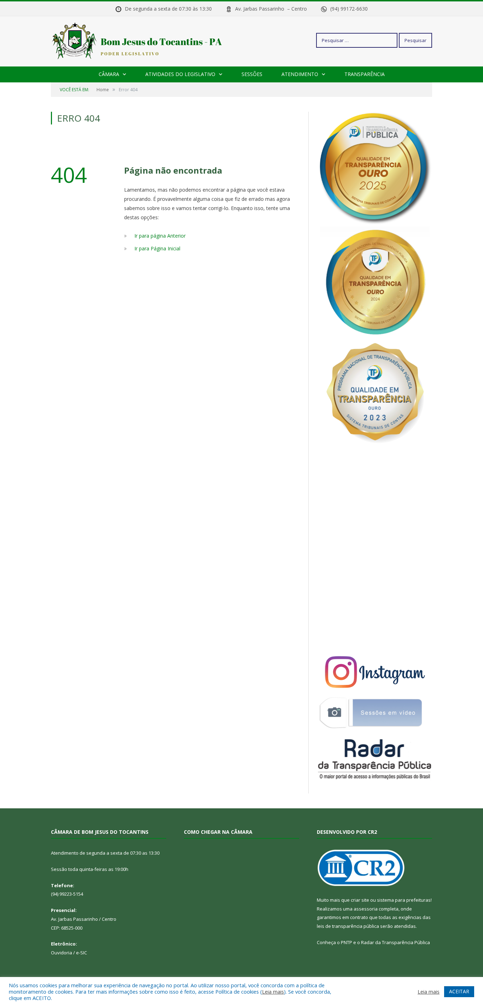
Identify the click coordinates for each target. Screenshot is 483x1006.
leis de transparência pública (348, 926)
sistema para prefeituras (404, 900)
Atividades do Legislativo (180, 74)
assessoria (366, 909)
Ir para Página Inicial (157, 248)
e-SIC (81, 952)
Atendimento (299, 74)
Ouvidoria (61, 952)
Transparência (364, 74)
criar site (360, 900)
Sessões (252, 74)
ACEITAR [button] (459, 991)
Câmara (109, 74)
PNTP (346, 942)
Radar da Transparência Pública (395, 942)
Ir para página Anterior (160, 235)
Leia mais (273, 991)
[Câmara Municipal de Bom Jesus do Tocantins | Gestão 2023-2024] (138, 40)
